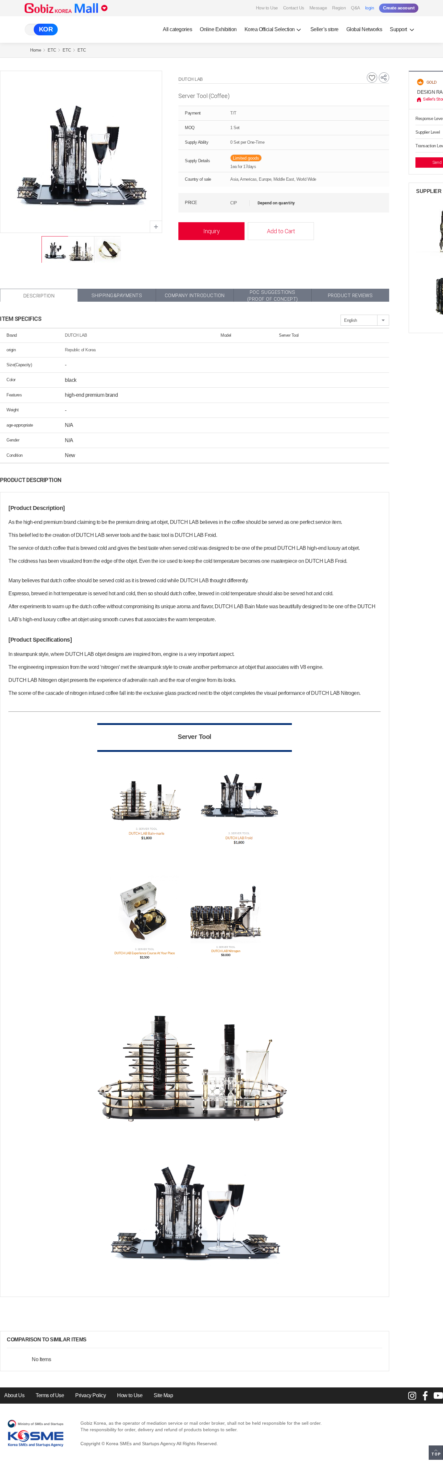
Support (399, 29)
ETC (52, 50)
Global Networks (364, 29)
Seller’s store (324, 29)
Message (318, 7)
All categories (177, 29)
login (369, 7)
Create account (398, 7)
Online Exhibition (218, 29)
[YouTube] (438, 1395)
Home (35, 50)
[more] (92, 1340)
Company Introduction (195, 295)
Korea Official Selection (270, 29)
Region (339, 7)
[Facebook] (425, 1395)
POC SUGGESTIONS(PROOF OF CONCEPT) (272, 295)
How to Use (267, 7)
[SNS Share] (384, 77)
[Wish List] (372, 77)
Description (39, 296)
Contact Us (293, 7)
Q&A (355, 7)
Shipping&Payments (116, 295)
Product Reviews (350, 295)
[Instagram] (412, 1395)
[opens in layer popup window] (156, 227)
